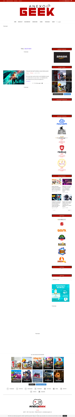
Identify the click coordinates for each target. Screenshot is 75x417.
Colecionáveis (27, 21)
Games (41, 21)
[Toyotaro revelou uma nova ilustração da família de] (27, 376)
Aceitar (65, 415)
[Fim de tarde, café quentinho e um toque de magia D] (27, 363)
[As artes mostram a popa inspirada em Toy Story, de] (48, 376)
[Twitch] (69, 1)
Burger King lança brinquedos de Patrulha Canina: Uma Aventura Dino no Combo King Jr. (56, 188)
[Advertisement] (37, 35)
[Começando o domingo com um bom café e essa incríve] (16, 363)
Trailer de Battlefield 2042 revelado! (37, 71)
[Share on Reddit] (39, 83)
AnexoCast (20, 21)
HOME (15, 21)
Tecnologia (47, 21)
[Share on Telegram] (42, 83)
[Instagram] (62, 1)
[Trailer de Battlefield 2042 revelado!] (13, 77)
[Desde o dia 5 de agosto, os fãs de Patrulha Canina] (37, 363)
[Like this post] (32, 83)
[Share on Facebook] (34, 83)
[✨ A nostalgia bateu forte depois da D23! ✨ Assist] (37, 376)
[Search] (57, 22)
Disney (53, 21)
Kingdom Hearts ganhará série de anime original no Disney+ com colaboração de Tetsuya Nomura (67, 204)
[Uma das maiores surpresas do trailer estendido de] (59, 376)
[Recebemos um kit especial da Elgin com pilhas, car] (16, 376)
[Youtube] (65, 1)
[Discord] (71, 1)
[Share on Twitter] (35, 83)
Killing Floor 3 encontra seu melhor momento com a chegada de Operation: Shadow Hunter (66, 188)
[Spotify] (68, 1)
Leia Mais (28, 81)
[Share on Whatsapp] (40, 83)
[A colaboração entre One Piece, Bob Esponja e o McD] (59, 363)
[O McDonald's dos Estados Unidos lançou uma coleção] (48, 363)
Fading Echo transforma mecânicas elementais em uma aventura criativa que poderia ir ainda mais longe (56, 204)
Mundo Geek (35, 21)
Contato (37, 410)
